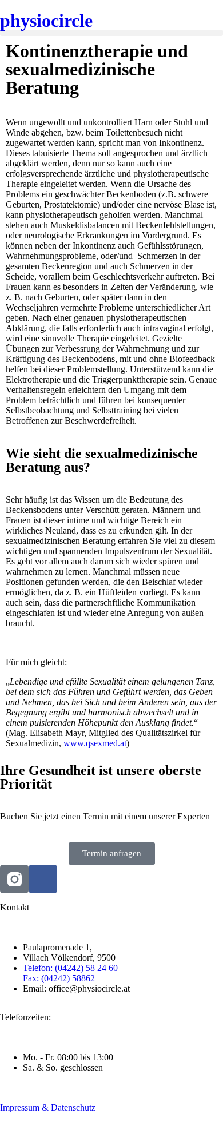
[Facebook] (43, 879)
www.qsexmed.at (94, 743)
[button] (111, 33)
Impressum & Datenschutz (47, 1107)
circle (46, 20)
